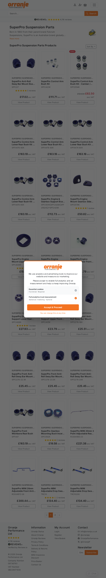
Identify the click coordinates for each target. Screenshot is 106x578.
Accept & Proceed (53, 307)
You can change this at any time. (53, 313)
